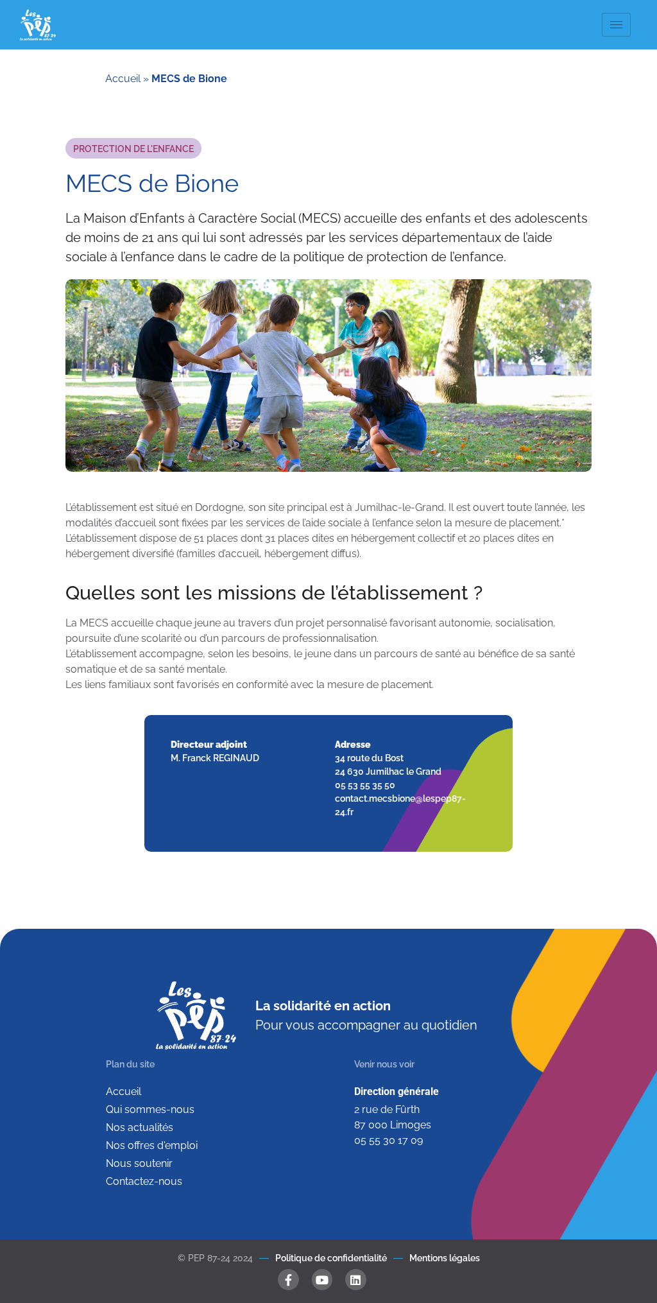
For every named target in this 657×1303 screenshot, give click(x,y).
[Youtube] (322, 1279)
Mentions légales (444, 1258)
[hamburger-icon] (616, 25)
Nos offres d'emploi (152, 1145)
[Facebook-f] (288, 1279)
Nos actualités (139, 1127)
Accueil (123, 79)
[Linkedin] (355, 1279)
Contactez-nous (144, 1181)
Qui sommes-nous (150, 1109)
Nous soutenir (139, 1163)
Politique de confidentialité (331, 1258)
